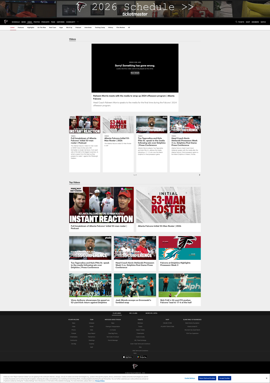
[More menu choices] (78, 22)
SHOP (167, 319)
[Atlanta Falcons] (135, 366)
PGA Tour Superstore (192, 333)
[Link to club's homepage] (5, 21)
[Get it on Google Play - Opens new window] (142, 358)
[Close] (266, 378)
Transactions (91, 337)
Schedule (91, 323)
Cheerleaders (73, 337)
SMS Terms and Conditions (140, 350)
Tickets (140, 326)
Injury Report (91, 333)
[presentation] (200, 175)
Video (73, 326)
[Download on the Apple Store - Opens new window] (127, 357)
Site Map (73, 343)
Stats (91, 330)
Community (73, 340)
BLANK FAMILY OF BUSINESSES (192, 319)
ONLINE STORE (167, 323)
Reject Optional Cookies (207, 378)
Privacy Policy (100, 381)
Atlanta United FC (192, 326)
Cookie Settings (190, 378)
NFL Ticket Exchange (140, 340)
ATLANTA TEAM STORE (167, 326)
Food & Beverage (113, 340)
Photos (74, 330)
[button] (135, 73)
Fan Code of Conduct (113, 337)
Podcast (73, 333)
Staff (91, 347)
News (73, 323)
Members (140, 323)
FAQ (140, 347)
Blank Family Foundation (192, 323)
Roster (91, 326)
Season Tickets (140, 330)
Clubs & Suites (140, 337)
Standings (91, 340)
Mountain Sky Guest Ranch (192, 330)
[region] (135, 378)
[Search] (236, 21)
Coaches (91, 343)
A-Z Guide (113, 330)
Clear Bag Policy (112, 333)
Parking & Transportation (113, 326)
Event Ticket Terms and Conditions (140, 343)
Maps (112, 323)
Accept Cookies (224, 378)
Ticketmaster (140, 333)
